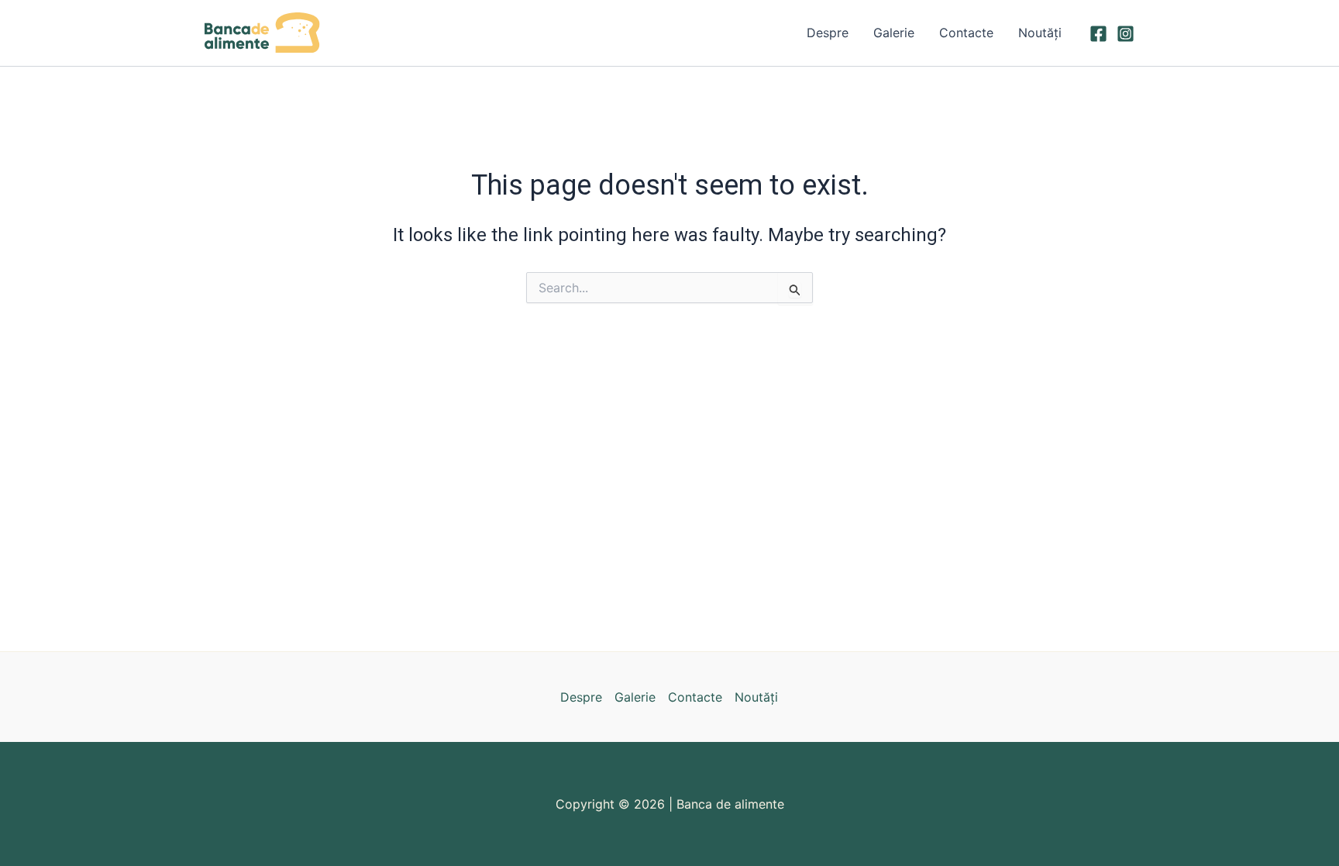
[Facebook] (1098, 34)
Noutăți (1040, 32)
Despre (827, 32)
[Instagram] (1125, 34)
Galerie (893, 32)
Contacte (966, 32)
